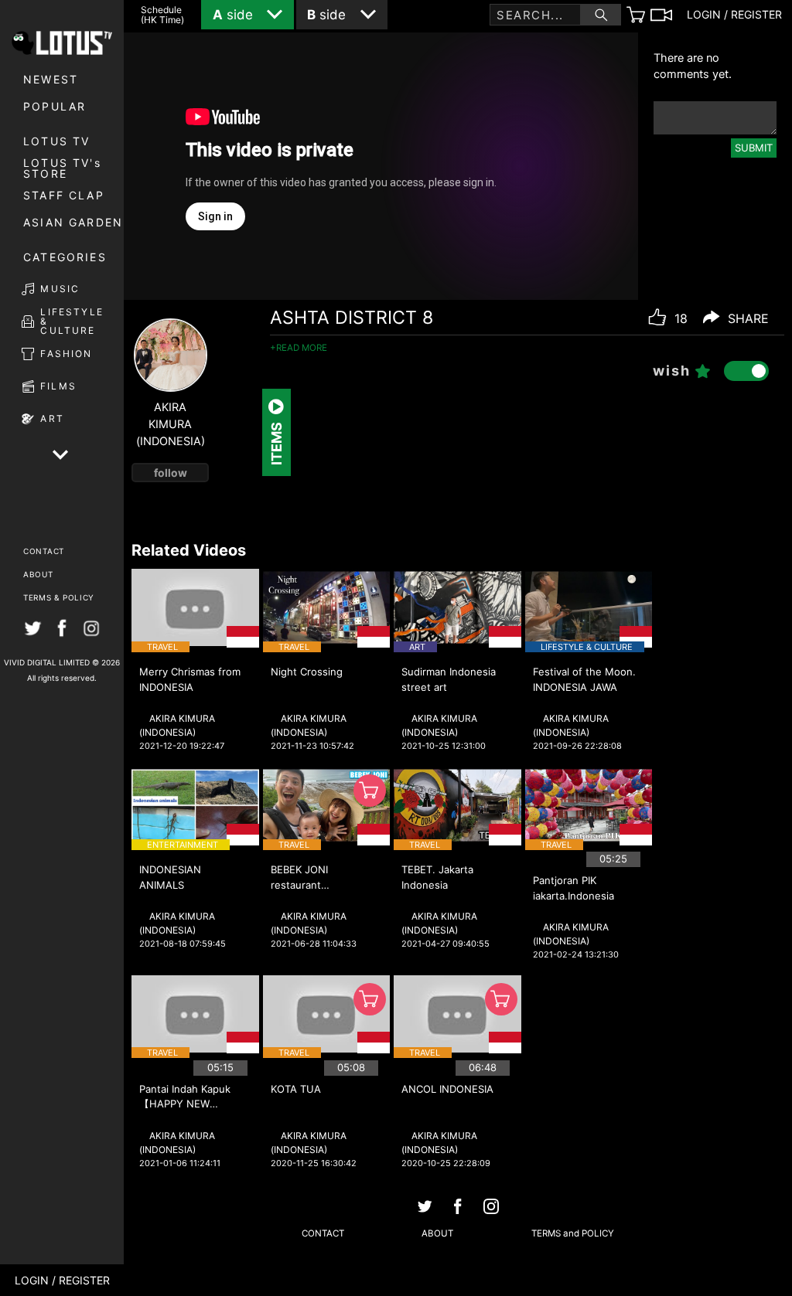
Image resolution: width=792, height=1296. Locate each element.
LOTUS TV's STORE (62, 168)
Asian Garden (73, 222)
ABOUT (38, 574)
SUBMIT (754, 147)
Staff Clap (63, 195)
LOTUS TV (56, 141)
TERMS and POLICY (572, 1233)
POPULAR (54, 106)
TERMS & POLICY (58, 597)
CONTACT (43, 551)
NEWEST (50, 79)
